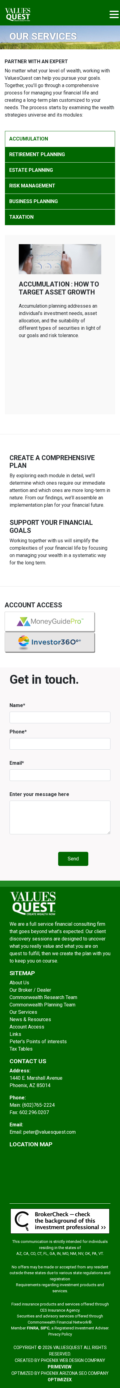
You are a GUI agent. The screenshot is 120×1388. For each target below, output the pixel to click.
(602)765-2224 (38, 1105)
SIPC (45, 1328)
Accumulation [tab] (28, 139)
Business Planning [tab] (33, 201)
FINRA (32, 1328)
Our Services (23, 1012)
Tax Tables (21, 1049)
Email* (17, 763)
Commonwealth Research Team (43, 997)
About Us (19, 983)
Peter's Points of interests (38, 1041)
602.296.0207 (34, 1112)
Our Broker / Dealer (30, 990)
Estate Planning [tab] (31, 170)
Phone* (18, 732)
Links (15, 1034)
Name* (17, 705)
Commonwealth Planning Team (42, 1005)
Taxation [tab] (21, 217)
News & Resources (30, 1019)
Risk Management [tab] (32, 186)
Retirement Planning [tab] (37, 154)
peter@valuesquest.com (49, 1132)
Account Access (27, 1027)
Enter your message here (39, 794)
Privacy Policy (60, 1334)
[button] (114, 15)
